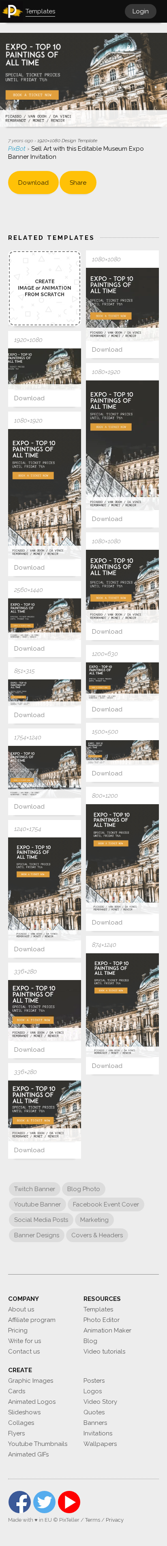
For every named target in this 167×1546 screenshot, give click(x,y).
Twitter (44, 1502)
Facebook (20, 1502)
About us (21, 1309)
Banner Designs (36, 1235)
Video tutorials (104, 1351)
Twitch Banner (34, 1189)
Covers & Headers (97, 1235)
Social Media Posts (41, 1220)
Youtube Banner (37, 1204)
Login (141, 11)
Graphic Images (30, 1380)
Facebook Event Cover (106, 1204)
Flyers (16, 1433)
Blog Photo (83, 1189)
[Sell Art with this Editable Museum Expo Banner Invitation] (122, 304)
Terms (92, 1520)
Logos (93, 1391)
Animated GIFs (28, 1454)
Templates (98, 1309)
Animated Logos (32, 1401)
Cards (16, 1391)
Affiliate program (32, 1320)
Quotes (94, 1412)
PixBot (17, 148)
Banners (95, 1422)
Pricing (18, 1330)
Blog (90, 1341)
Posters (94, 1380)
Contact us (24, 1351)
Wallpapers (100, 1444)
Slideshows (24, 1412)
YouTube (69, 1502)
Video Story (100, 1401)
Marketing (94, 1220)
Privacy (115, 1520)
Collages (21, 1422)
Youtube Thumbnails (37, 1444)
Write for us (24, 1341)
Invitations (98, 1433)
